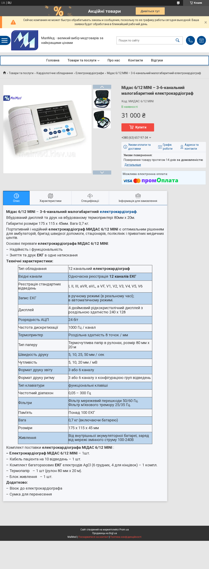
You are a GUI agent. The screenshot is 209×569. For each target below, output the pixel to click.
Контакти (135, 60)
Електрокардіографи (90, 73)
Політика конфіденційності (125, 537)
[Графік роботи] (201, 40)
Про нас (114, 60)
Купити (140, 127)
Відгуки (157, 60)
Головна (52, 60)
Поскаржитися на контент (93, 537)
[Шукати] (177, 40)
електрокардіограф (118, 211)
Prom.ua (124, 529)
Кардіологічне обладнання (55, 73)
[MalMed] (24, 40)
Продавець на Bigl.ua (104, 533)
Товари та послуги (82, 60)
